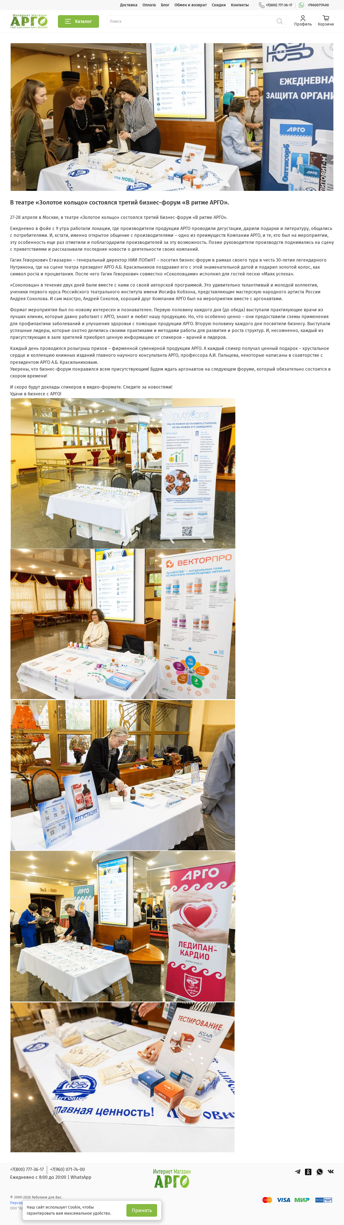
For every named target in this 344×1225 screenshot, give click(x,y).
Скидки (219, 5)
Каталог (83, 21)
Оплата (149, 5)
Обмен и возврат (191, 5)
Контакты (240, 5)
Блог (165, 5)
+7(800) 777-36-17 (279, 5)
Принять (142, 1210)
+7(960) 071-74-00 (67, 1169)
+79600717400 (318, 5)
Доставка (128, 5)
